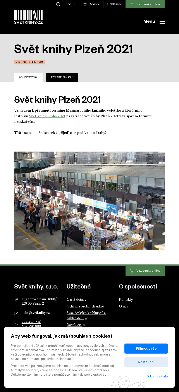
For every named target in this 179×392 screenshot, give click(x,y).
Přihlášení (114, 4)
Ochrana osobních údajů (85, 306)
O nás (123, 306)
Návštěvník (28, 77)
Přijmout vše (146, 348)
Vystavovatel (62, 77)
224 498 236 (31, 322)
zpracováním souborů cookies (91, 366)
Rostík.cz (74, 325)
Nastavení (146, 362)
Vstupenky (148, 271)
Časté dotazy (76, 300)
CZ (69, 4)
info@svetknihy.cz (36, 313)
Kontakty (126, 300)
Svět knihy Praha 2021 (47, 116)
